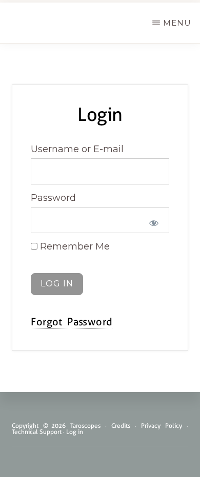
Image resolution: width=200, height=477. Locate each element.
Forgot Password (71, 322)
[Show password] (153, 223)
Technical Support (37, 431)
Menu (177, 23)
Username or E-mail (77, 149)
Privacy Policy (161, 425)
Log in (74, 431)
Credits (120, 425)
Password (53, 197)
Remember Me (73, 246)
